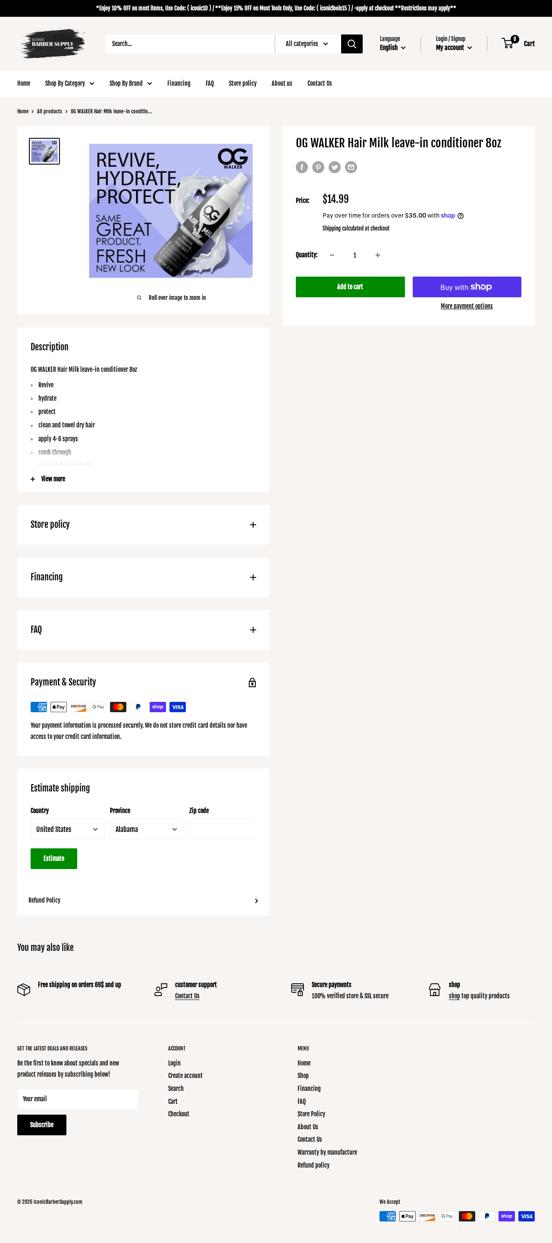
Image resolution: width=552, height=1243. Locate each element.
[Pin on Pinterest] (318, 167)
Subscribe (41, 1124)
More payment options (467, 306)
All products (49, 111)
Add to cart (350, 286)
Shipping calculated (343, 228)
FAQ (210, 83)
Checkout (178, 1114)
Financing (179, 83)
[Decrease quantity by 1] (332, 255)
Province (120, 810)
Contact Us (319, 83)
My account (450, 48)
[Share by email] (351, 167)
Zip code (199, 810)
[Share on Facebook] (302, 167)
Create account (185, 1075)
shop (454, 996)
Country (40, 810)
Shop (303, 1075)
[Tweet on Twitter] (335, 167)
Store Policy (311, 1114)
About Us (308, 1127)
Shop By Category (65, 83)
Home (23, 83)
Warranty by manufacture (327, 1152)
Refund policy (313, 1165)
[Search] (352, 43)
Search (176, 1088)
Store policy (243, 83)
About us (282, 83)
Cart (173, 1101)
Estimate (54, 858)
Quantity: (306, 255)
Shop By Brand (126, 83)
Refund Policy (44, 900)
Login (174, 1063)
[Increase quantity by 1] (378, 255)
